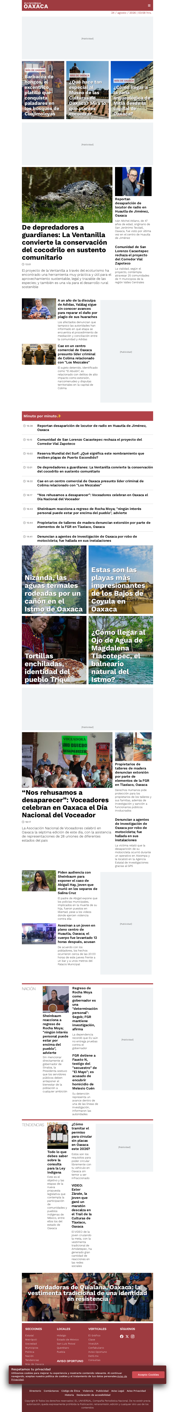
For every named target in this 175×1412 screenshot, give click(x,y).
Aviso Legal (117, 1390)
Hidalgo (61, 1335)
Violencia (88, 1390)
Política (29, 1351)
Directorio (35, 1390)
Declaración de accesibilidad (93, 1395)
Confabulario (96, 1347)
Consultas (94, 1360)
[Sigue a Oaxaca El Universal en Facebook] (122, 1336)
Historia (69, 1395)
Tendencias (32, 1360)
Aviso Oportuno (97, 1351)
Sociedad (31, 1343)
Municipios (31, 1347)
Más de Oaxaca (35, 70)
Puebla (61, 1351)
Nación (29, 1356)
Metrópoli (31, 1339)
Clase (91, 1339)
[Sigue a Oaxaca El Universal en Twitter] (128, 1336)
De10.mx (93, 1356)
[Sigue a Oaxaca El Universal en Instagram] (133, 1336)
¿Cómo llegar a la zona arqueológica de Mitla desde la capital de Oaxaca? (131, 100)
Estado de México (68, 1339)
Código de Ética (70, 1390)
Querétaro (63, 1347)
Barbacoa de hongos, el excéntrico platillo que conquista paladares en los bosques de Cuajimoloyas (42, 95)
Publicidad (102, 1390)
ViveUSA (93, 1343)
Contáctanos (51, 1390)
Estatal (29, 1335)
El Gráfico (94, 1335)
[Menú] (149, 5)
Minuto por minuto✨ (43, 416)
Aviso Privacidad (136, 1390)
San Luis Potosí (66, 1343)
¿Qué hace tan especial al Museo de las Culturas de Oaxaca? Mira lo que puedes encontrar (87, 98)
